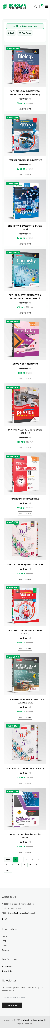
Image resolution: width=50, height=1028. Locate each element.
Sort (12, 33)
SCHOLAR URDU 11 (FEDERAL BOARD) (25, 564)
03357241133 (15, 908)
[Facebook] (3, 919)
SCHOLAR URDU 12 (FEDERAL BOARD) (25, 768)
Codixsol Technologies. (32, 1020)
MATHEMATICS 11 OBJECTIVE (25, 499)
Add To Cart (25, 109)
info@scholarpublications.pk (22, 913)
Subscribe (12, 1005)
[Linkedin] (7, 919)
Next (8, 870)
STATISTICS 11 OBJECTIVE (25, 364)
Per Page (26, 33)
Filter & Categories (26, 26)
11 (36, 865)
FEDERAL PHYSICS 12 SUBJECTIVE (25, 160)
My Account (7, 966)
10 (30, 865)
